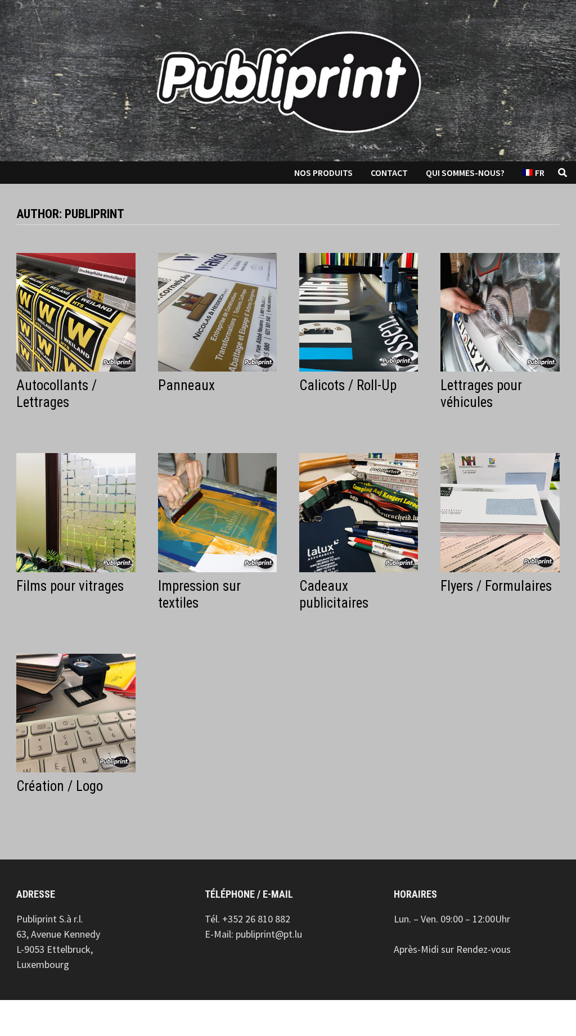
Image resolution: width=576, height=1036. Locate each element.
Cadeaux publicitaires (333, 594)
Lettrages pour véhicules (481, 393)
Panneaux (186, 385)
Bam (172, 1018)
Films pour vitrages (70, 586)
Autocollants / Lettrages (56, 393)
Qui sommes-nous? (465, 172)
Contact (389, 172)
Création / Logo (59, 786)
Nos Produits (323, 172)
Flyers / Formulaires (496, 586)
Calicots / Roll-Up (348, 385)
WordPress (125, 1018)
